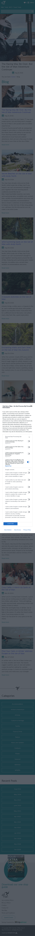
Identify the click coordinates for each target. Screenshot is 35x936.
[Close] (31, 406)
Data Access (17, 530)
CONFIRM (10, 523)
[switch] (28, 441)
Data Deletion (8, 530)
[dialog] (17, 468)
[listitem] (17, 437)
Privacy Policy (27, 530)
